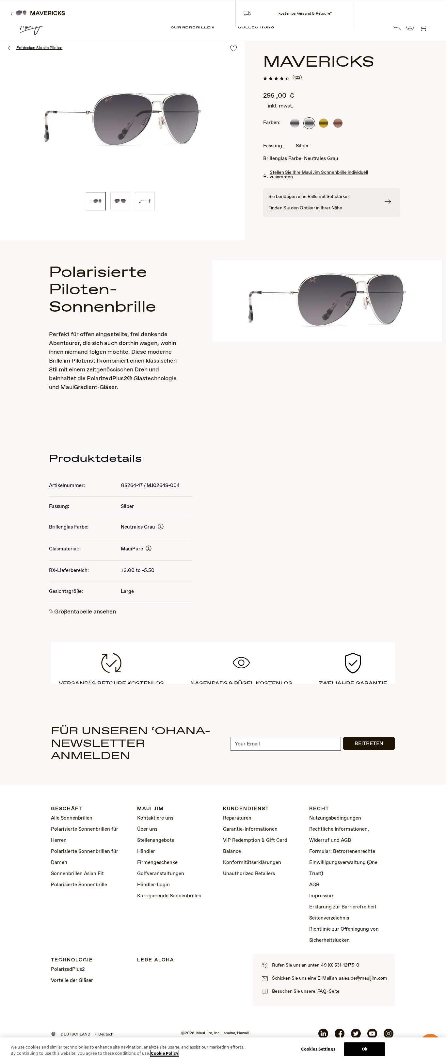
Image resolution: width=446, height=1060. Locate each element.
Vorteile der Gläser (72, 980)
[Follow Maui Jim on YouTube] (372, 1036)
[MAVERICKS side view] (145, 201)
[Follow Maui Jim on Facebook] (339, 1036)
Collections (256, 27)
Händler (146, 851)
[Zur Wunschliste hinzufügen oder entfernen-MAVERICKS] (233, 49)
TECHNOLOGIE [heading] (72, 960)
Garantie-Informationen (250, 829)
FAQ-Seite (328, 991)
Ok (364, 1049)
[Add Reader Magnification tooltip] (161, 527)
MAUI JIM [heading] (150, 809)
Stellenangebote (155, 840)
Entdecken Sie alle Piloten (39, 48)
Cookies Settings (318, 1049)
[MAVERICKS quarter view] (96, 201)
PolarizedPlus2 (68, 969)
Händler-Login (153, 885)
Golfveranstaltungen (160, 874)
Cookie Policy (164, 1053)
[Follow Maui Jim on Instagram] (388, 1036)
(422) (297, 77)
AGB (314, 885)
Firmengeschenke (157, 862)
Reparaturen (237, 818)
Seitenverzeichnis (329, 918)
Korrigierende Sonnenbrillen (169, 896)
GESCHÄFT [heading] (66, 809)
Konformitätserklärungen (252, 862)
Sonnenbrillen (192, 27)
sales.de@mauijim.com (363, 978)
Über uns (147, 829)
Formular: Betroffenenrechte (342, 851)
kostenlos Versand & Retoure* (305, 13)
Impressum (322, 896)
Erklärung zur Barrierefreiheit (342, 907)
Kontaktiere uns (155, 818)
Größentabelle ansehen (85, 612)
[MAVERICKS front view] (120, 201)
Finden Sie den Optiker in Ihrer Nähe (305, 208)
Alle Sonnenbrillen (71, 818)
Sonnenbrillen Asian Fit (77, 874)
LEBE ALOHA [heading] (155, 960)
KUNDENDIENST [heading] (246, 809)
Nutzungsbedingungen (335, 818)
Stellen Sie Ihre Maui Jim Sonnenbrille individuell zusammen (319, 175)
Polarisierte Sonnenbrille (79, 885)
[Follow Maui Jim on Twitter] (356, 1036)
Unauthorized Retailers (249, 874)
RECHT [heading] (319, 809)
